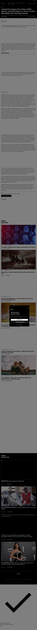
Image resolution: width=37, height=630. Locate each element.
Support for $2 (19, 319)
